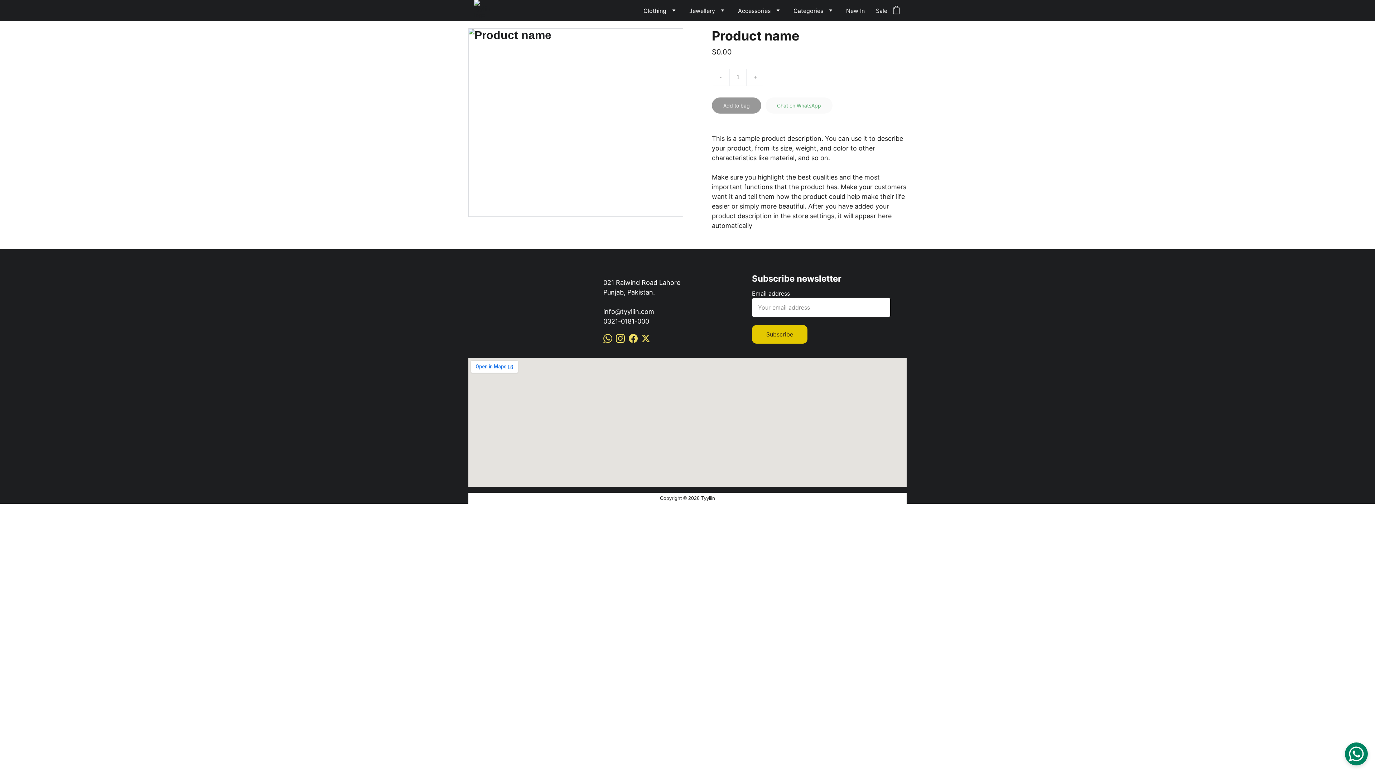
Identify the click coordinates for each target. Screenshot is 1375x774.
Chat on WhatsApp (799, 105)
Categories (808, 10)
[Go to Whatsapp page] (607, 338)
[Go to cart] (896, 10)
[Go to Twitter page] (645, 338)
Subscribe (779, 334)
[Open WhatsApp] (1356, 753)
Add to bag (736, 105)
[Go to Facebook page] (633, 338)
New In (855, 10)
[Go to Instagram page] (620, 338)
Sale (881, 10)
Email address (771, 293)
